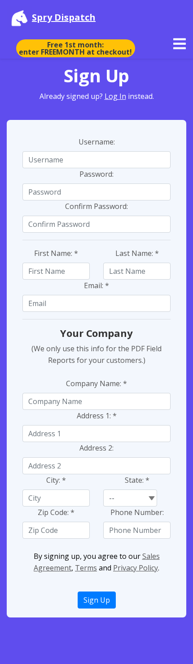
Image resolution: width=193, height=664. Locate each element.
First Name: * (56, 253)
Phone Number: (137, 512)
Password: (96, 174)
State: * (137, 480)
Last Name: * (137, 253)
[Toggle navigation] (179, 44)
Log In (115, 96)
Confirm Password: (96, 206)
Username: (97, 142)
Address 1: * (97, 416)
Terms (86, 568)
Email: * (96, 285)
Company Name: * (96, 383)
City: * (56, 480)
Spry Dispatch (64, 17)
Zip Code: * (56, 512)
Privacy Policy (135, 568)
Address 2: (96, 448)
